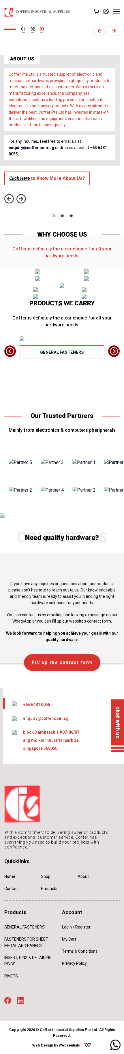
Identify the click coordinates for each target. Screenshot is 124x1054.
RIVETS (11, 976)
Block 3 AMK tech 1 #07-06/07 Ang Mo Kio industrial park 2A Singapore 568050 (51, 740)
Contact (11, 888)
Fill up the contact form (62, 662)
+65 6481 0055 (36, 704)
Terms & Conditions (79, 951)
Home (9, 876)
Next (114, 30)
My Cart (69, 939)
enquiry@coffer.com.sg (31, 147)
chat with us (117, 722)
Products (49, 888)
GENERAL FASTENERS (62, 352)
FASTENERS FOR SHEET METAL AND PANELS (26, 942)
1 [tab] (24, 29)
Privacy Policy (74, 963)
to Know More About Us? (47, 178)
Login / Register (76, 927)
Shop (45, 876)
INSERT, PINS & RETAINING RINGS (28, 960)
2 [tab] (34, 29)
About (83, 876)
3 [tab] (43, 29)
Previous (99, 30)
